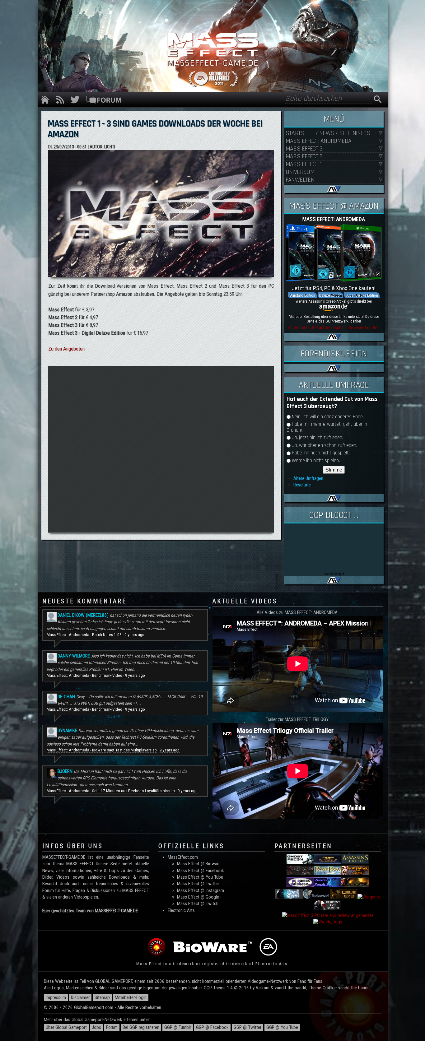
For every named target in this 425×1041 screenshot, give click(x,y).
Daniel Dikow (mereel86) (83, 615)
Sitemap (102, 997)
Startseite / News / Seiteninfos (328, 133)
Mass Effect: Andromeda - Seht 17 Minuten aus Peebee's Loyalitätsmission (111, 790)
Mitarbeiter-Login (131, 997)
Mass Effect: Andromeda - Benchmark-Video (84, 675)
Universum (300, 172)
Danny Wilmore (74, 656)
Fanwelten (300, 180)
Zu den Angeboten (66, 349)
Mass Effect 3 (304, 149)
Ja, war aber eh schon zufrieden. (324, 445)
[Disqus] (161, 448)
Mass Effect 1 (304, 164)
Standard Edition (302, 295)
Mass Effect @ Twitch (197, 903)
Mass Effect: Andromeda (319, 141)
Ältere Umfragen (308, 478)
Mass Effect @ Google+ (199, 897)
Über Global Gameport (66, 1027)
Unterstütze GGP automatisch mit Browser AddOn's (334, 327)
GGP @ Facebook (212, 1027)
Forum (112, 1027)
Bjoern (65, 771)
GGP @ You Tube (282, 1027)
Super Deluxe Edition (362, 295)
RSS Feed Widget (334, 574)
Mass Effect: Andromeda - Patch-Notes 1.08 (84, 634)
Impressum (56, 997)
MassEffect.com (183, 857)
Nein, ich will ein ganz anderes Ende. (328, 417)
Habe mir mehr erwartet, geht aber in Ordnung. (327, 427)
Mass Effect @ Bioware (199, 864)
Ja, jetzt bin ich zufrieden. (317, 438)
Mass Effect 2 (304, 156)
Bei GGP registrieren (141, 1027)
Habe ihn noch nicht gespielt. (321, 453)
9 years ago (134, 634)
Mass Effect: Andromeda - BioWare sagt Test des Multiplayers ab (102, 750)
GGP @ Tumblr (177, 1027)
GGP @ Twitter (247, 1027)
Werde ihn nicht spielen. (316, 461)
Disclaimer (80, 997)
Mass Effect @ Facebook (200, 870)
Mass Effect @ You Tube (200, 877)
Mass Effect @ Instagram (200, 890)
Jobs (96, 1027)
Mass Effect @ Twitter (198, 883)
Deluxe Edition (330, 295)
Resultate (302, 485)
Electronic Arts (181, 910)
